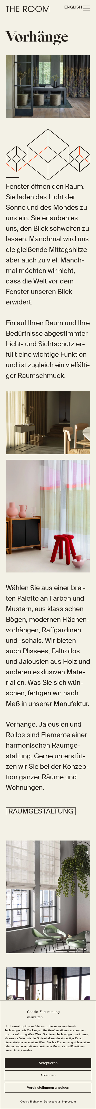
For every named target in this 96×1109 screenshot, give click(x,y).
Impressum (69, 1101)
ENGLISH (73, 7)
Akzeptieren (48, 1063)
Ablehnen (48, 1075)
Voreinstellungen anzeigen (48, 1087)
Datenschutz (52, 1101)
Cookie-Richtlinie (31, 1101)
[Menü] (86, 8)
